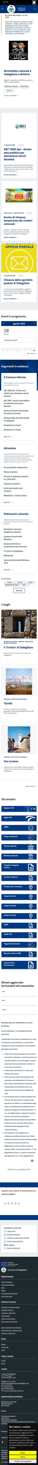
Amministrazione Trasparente (12, 1396)
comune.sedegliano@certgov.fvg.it (14, 1391)
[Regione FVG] (31, 808)
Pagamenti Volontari (12, 943)
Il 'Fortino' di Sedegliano (18, 647)
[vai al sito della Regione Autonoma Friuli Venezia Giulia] (5, 2)
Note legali (5, 1450)
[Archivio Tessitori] (31, 878)
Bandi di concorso (6, 1403)
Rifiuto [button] (23, 1457)
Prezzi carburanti (10, 836)
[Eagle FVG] (31, 818)
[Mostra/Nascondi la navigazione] (2, 8)
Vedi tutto (31, 354)
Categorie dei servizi (8, 1302)
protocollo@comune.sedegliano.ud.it (17, 1383)
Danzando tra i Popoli (10, 340)
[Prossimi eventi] (34, 323)
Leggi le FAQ (11, 1231)
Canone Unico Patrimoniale (9, 963)
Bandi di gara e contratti (8, 1401)
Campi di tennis (10, 905)
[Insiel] (5, 1462)
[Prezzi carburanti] (31, 837)
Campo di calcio (10, 896)
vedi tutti (19, 590)
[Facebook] (2, 1442)
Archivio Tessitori (11, 877)
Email (3, 991)
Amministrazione (7, 1276)
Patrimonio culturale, (11, 642)
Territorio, (21, 642)
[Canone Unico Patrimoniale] (31, 964)
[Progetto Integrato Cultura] (31, 867)
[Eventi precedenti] (3, 323)
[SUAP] (31, 925)
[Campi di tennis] (31, 906)
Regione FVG (9, 807)
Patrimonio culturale (16, 514)
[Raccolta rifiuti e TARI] (31, 954)
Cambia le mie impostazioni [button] (22, 1461)
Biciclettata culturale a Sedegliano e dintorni (17, 72)
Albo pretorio (5, 1405)
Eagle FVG (8, 817)
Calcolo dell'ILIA (10, 846)
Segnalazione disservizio (9, 1420)
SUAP (6, 924)
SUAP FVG (8, 934)
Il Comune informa (9, 145)
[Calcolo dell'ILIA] (31, 847)
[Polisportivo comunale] (31, 887)
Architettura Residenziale (19, 699)
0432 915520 (18, 1238)
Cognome (4, 1009)
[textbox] (15, 1203)
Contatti (4, 1369)
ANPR (6, 826)
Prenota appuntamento (15, 1241)
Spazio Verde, (8, 213)
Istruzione (10, 448)
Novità (3, 1339)
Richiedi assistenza (13, 1234)
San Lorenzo (11, 761)
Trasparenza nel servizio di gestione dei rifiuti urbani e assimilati (18, 1422)
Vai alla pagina (10, 175)
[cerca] (34, 9)
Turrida (8, 703)
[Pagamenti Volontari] (31, 944)
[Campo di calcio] (31, 897)
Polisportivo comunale (13, 886)
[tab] (2, 350)
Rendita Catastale (11, 855)
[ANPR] (31, 828)
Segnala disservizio (13, 1248)
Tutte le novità (10, 96)
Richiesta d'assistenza (8, 1416)
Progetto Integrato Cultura (11, 866)
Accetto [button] (23, 1453)
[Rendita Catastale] (31, 856)
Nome (3, 1000)
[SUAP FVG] (31, 935)
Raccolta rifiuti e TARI (12, 953)
